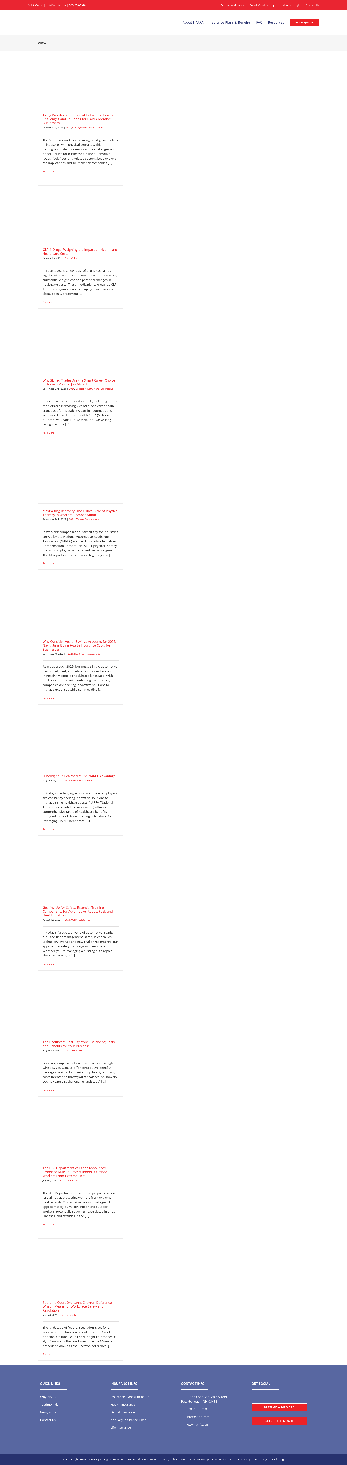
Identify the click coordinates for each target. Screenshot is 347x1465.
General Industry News (87, 388)
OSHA (74, 919)
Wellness (75, 257)
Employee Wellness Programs (88, 127)
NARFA (92, 1459)
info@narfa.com (56, 5)
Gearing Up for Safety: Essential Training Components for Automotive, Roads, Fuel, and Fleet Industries (78, 911)
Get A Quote (35, 5)
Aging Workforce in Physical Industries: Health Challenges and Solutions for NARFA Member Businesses (78, 119)
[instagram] (258, 1396)
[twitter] (253, 1396)
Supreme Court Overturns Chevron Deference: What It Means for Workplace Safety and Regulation (78, 1306)
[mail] (276, 1396)
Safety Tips (84, 919)
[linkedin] (270, 1396)
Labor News (107, 388)
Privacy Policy (169, 1459)
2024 (68, 127)
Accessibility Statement (142, 1459)
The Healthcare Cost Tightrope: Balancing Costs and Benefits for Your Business (79, 1044)
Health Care (76, 1050)
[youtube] (264, 1396)
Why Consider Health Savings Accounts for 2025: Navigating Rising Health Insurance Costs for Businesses (79, 645)
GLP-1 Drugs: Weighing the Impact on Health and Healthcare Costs (80, 251)
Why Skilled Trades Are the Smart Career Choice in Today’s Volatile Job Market (79, 382)
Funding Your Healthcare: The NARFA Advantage (79, 776)
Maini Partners (224, 1459)
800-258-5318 (77, 5)
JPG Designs (203, 1459)
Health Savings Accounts (87, 653)
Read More (48, 171)
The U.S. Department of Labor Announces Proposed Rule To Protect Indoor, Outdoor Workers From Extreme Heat (75, 1172)
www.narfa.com (198, 1424)
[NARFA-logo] (40, 14)
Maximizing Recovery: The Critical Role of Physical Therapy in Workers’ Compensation (80, 513)
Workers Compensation (88, 519)
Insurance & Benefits (82, 780)
